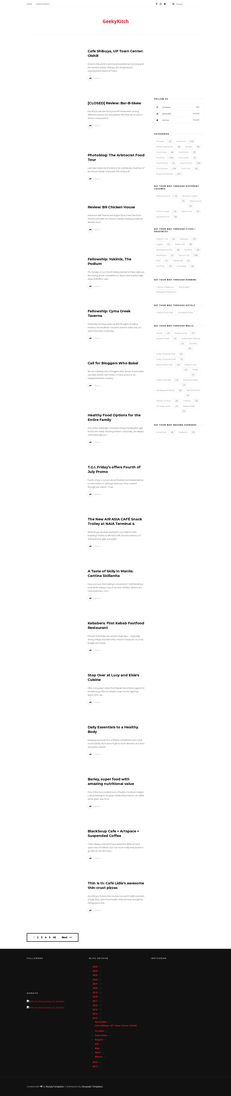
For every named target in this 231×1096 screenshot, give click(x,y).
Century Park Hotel (164, 312)
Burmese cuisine (189, 196)
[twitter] (165, 4)
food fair (160, 157)
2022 (95, 979)
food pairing (162, 163)
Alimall (159, 333)
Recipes (188, 146)
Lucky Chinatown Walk (166, 359)
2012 (95, 1061)
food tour (185, 168)
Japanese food (163, 216)
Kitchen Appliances (164, 146)
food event (183, 152)
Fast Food (180, 141)
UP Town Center (163, 406)
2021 (95, 983)
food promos (186, 163)
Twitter (180, 120)
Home (29, 4)
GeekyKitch (115, 21)
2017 (95, 1000)
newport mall (189, 406)
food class (161, 152)
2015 (95, 1009)
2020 (95, 987)
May (97, 1048)
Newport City (190, 364)
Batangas (184, 239)
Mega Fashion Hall (164, 364)
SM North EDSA (193, 390)
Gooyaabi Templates (92, 1086)
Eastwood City (181, 333)
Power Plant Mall (163, 380)
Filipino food (195, 201)
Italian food (187, 211)
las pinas (160, 266)
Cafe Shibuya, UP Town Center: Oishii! (115, 1025)
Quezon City (184, 255)
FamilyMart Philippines (166, 292)
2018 (95, 996)
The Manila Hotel (185, 312)
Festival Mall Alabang (191, 338)
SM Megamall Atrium (165, 390)
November (101, 1021)
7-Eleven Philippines (165, 287)
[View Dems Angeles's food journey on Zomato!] (45, 1001)
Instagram (180, 114)
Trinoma (187, 400)
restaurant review (164, 174)
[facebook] (156, 4)
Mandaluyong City (164, 249)
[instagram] (161, 4)
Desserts (160, 141)
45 (54, 937)
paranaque (182, 266)
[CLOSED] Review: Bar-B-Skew (114, 103)
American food (163, 196)
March (99, 1056)
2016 (95, 1005)
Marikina (188, 249)
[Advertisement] (179, 68)
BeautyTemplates (55, 1086)
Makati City (180, 244)
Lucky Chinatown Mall (165, 354)
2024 (95, 970)
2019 (95, 992)
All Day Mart (184, 287)
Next (64, 937)
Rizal (158, 260)
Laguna (159, 244)
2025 (95, 966)
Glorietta (193, 343)
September (101, 1035)
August (99, 1039)
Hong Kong (161, 432)
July (97, 1043)
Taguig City (177, 260)
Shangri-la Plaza (163, 400)
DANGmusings (43, 4)
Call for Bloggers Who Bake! (113, 363)
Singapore (183, 432)
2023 (95, 975)
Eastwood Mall (162, 338)
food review (162, 168)
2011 (95, 1066)
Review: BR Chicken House (111, 207)
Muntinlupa (161, 255)
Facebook (180, 107)
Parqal (195, 369)
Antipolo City (162, 239)
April (98, 1052)
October (100, 1030)
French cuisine (162, 211)
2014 (95, 1013)
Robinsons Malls (190, 380)
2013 (95, 1018)
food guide (183, 157)
